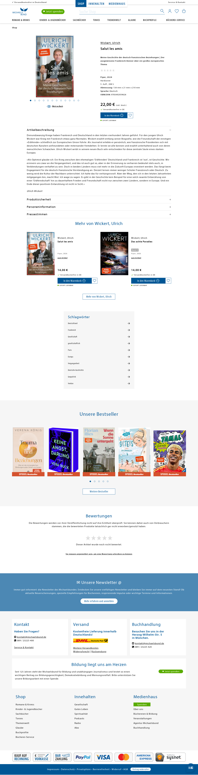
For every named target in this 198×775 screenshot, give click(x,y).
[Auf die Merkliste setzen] (130, 115)
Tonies (96, 20)
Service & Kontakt (176, 2)
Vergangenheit (73, 363)
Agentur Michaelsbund (146, 723)
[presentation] (27, 243)
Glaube (132, 20)
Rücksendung (98, 651)
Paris (70, 350)
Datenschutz (68, 769)
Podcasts (79, 718)
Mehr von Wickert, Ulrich (99, 296)
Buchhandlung (141, 727)
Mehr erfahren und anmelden (99, 601)
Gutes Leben (81, 709)
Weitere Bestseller (99, 491)
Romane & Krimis (21, 20)
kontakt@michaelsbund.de (31, 637)
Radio (78, 723)
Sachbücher (79, 20)
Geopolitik (72, 377)
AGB (125, 769)
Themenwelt (114, 20)
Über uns (138, 709)
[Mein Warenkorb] (184, 11)
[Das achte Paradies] (114, 253)
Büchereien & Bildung (145, 714)
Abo (77, 727)
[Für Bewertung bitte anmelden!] (107, 71)
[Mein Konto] (170, 11)
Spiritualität (81, 714)
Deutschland (73, 323)
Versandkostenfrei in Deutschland (30, 2)
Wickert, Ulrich (110, 43)
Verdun (70, 383)
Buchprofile (150, 20)
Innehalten (96, 4)
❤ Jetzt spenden (53, 11)
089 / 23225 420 (143, 647)
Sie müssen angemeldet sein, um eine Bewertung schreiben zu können (99, 554)
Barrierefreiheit (101, 769)
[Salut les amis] (41, 253)
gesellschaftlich (74, 343)
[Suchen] (162, 11)
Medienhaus (117, 4)
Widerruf (116, 769)
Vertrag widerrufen (140, 769)
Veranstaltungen (142, 718)
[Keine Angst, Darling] (63, 450)
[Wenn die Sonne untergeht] (99, 450)
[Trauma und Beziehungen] (28, 450)
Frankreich (72, 330)
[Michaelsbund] (20, 12)
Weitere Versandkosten (86, 648)
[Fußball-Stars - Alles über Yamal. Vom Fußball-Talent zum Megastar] (170, 450)
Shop (81, 4)
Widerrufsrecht (81, 651)
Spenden (142, 704)
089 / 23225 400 (25, 640)
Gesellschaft (72, 337)
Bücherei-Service (175, 20)
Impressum (53, 769)
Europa (70, 357)
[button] (90, 481)
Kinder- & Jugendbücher (53, 20)
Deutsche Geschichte (76, 370)
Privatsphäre (84, 769)
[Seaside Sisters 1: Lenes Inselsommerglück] (134, 450)
